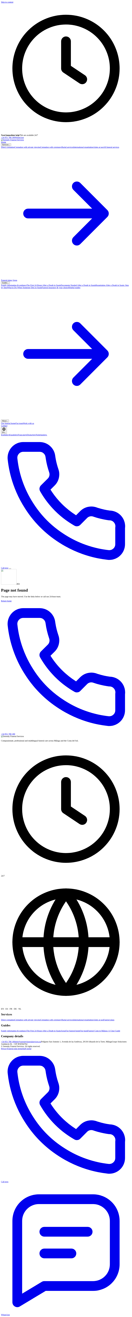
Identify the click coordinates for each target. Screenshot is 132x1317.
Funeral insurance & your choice (55, 287)
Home (3, 142)
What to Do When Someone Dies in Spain (24, 287)
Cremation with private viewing (27, 147)
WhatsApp (19, 137)
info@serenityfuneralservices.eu (28, 1042)
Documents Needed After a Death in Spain (78, 285)
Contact (4, 426)
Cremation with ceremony (50, 147)
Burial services (67, 147)
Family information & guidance (14, 285)
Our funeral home (8, 423)
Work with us (28, 423)
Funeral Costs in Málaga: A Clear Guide (104, 1031)
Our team (19, 423)
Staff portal (26, 1049)
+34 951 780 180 (8, 137)
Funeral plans (6, 280)
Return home (6, 601)
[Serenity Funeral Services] (12, 140)
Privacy (4, 1049)
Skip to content (7, 2)
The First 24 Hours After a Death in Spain (44, 285)
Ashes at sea (98, 147)
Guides (5, 283)
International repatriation (83, 147)
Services (6, 145)
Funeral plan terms (14, 1049)
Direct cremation (8, 147)
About (5, 421)
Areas (14, 280)
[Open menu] (10, 568)
